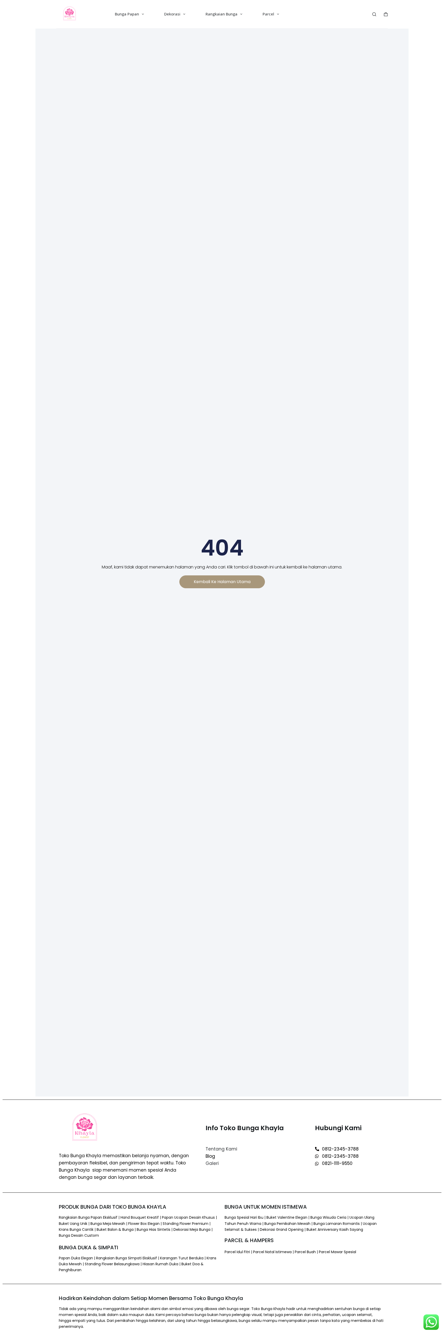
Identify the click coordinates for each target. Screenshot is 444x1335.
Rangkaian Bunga (221, 13)
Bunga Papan (127, 13)
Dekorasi (172, 13)
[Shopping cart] (386, 14)
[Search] (374, 14)
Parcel (268, 13)
